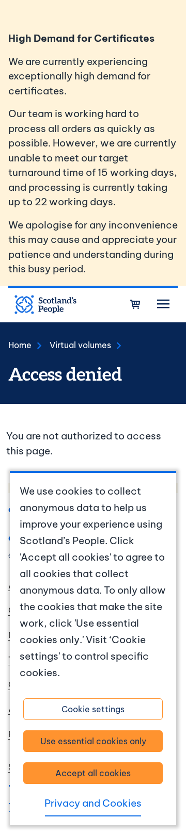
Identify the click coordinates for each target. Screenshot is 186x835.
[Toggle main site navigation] (163, 304)
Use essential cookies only (93, 741)
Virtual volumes (80, 345)
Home (20, 345)
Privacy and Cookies (93, 803)
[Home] (45, 305)
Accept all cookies (93, 773)
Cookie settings (93, 709)
